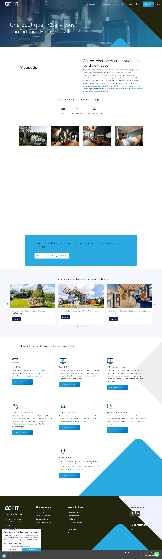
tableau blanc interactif (100, 86)
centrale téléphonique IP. (99, 91)
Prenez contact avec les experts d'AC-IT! (52, 256)
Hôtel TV (121, 83)
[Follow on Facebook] (132, 513)
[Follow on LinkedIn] (138, 513)
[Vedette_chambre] (129, 145)
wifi (105, 89)
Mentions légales (131, 553)
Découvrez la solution (22, 382)
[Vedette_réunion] (97, 145)
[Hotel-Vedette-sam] (65, 145)
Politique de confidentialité (148, 553)
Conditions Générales (149, 556)
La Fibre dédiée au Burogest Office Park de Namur (80, 311)
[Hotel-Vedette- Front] (33, 145)
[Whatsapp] (156, 554)
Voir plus (17, 319)
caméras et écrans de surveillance (130, 89)
